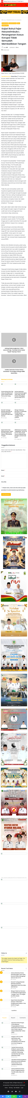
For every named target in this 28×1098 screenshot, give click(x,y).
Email (3, 476)
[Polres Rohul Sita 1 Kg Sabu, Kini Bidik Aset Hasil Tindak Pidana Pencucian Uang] (7, 386)
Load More (14, 1010)
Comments (23, 1017)
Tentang (11, 1087)
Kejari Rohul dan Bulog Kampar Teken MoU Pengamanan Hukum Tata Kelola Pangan (7, 433)
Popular (4, 1017)
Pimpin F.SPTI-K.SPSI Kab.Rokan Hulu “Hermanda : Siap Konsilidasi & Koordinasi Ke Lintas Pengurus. (18, 1040)
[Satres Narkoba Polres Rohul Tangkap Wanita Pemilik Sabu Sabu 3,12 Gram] (6, 1071)
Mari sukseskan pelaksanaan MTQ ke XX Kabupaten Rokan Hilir (14, 877)
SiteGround (22, 1085)
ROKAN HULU (5, 25)
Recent (13, 1017)
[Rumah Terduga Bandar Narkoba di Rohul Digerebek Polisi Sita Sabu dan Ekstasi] (7, 405)
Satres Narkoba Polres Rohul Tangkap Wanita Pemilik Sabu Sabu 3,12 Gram (17, 1071)
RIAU (18, 23)
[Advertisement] (14, 315)
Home (4, 20)
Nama (3, 470)
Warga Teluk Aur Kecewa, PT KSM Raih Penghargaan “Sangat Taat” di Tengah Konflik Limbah (20, 413)
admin (5, 47)
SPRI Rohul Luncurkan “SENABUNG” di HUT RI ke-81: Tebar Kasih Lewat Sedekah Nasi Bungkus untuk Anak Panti (21, 433)
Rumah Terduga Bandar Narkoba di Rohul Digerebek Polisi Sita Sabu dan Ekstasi (7, 413)
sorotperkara (6, 1085)
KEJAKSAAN (18, 20)
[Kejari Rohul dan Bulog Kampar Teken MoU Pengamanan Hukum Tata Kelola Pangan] (7, 425)
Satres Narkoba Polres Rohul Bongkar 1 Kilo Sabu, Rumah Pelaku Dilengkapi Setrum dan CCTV (21, 394)
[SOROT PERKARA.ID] (10, 5)
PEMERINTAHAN (11, 20)
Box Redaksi (17, 1087)
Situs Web (3, 481)
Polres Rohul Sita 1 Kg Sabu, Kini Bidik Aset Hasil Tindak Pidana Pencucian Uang (7, 394)
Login (22, 1087)
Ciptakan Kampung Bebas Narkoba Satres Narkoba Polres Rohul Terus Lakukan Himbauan (18, 1062)
